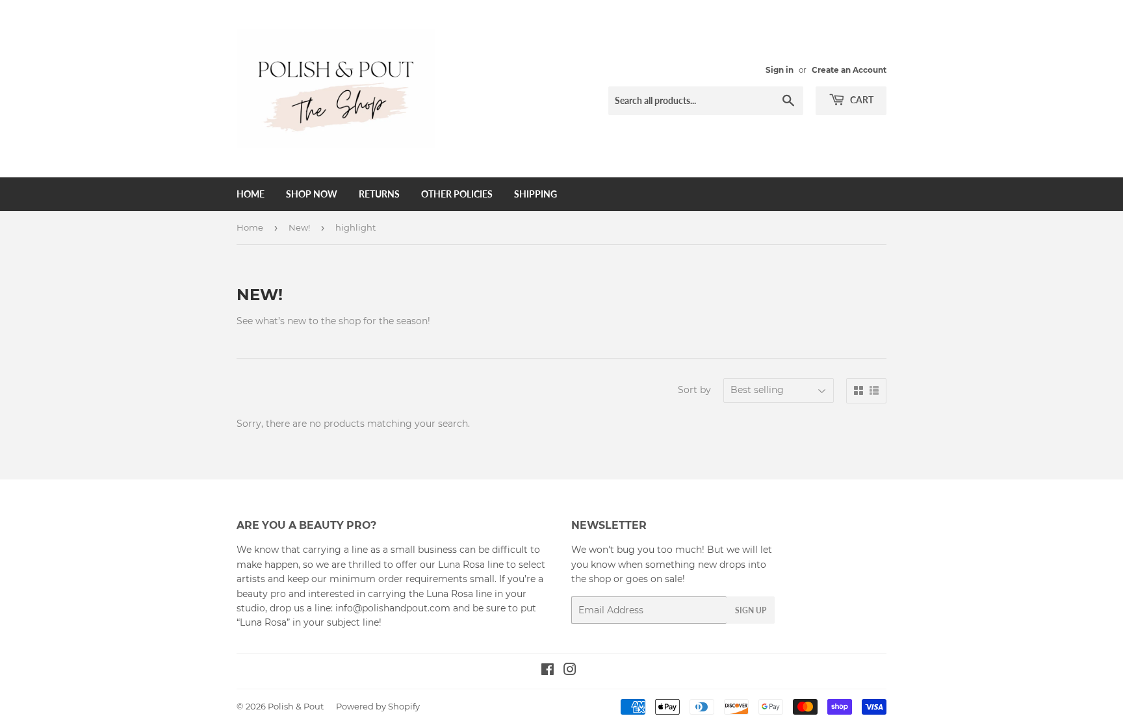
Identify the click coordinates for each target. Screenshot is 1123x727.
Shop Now (311, 193)
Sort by (694, 390)
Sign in (780, 70)
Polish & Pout (296, 706)
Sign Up (750, 610)
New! (299, 227)
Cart (860, 99)
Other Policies (457, 193)
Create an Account (849, 70)
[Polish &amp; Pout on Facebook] (547, 671)
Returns (379, 193)
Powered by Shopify (378, 706)
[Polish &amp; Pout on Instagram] (569, 671)
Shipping (535, 193)
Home (251, 193)
